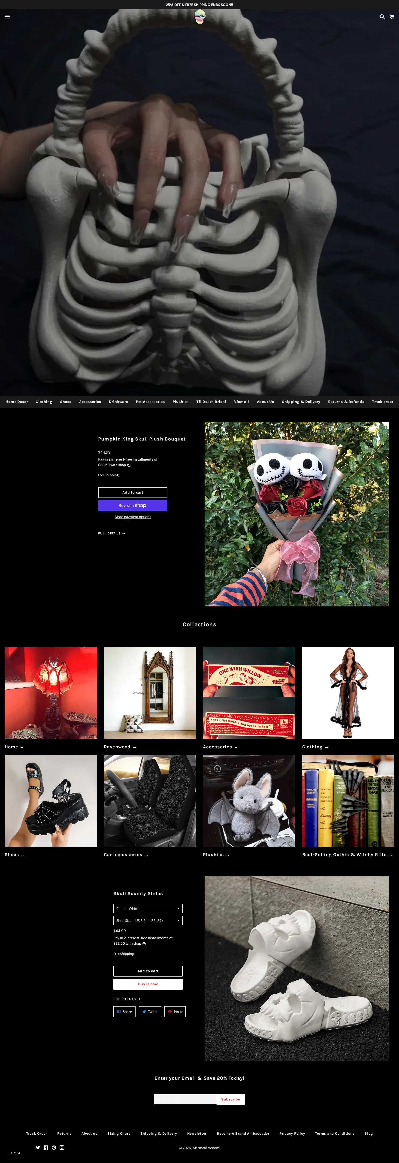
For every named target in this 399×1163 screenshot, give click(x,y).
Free (101, 475)
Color (120, 908)
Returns (64, 1133)
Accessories (90, 401)
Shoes (65, 401)
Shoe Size (123, 920)
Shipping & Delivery (301, 401)
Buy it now (148, 984)
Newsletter (197, 1133)
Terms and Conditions (334, 1133)
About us (89, 1133)
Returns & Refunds (346, 401)
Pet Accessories (150, 401)
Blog (369, 1133)
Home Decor (17, 401)
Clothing (44, 401)
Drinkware (118, 401)
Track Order (36, 1133)
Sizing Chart (118, 1133)
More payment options (133, 516)
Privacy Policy (292, 1133)
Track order (382, 401)
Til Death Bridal (211, 401)
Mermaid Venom (206, 1147)
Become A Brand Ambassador (243, 1133)
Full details (110, 533)
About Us (265, 401)
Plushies (181, 401)
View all (241, 401)
